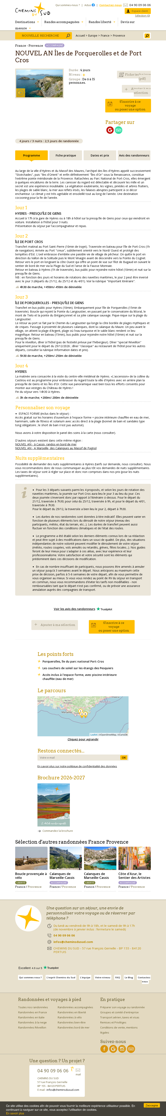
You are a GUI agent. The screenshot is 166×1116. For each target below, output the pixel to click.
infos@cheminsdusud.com (63, 1090)
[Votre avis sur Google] (110, 133)
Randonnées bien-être (72, 1022)
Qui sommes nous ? (30, 977)
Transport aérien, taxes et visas (119, 1017)
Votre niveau (102, 977)
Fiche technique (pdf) (138, 76)
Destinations (25, 22)
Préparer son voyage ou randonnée (122, 1007)
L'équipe (85, 977)
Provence (119, 35)
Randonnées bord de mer (73, 1027)
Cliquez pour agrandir (83, 739)
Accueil (80, 35)
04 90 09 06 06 (140, 5)
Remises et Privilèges (113, 1022)
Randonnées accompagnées (75, 1007)
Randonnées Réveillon (32, 1027)
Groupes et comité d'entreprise (119, 1012)
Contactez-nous (144, 979)
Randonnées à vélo (70, 1017)
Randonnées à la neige (32, 1022)
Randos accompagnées (61, 22)
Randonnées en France (32, 1012)
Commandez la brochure (58, 831)
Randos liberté (100, 22)
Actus (88, 5)
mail (78, 1074)
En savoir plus (15, 1113)
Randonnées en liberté (72, 1012)
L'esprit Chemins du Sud (61, 977)
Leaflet (93, 734)
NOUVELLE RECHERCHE (40, 35)
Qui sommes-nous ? (67, 5)
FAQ (117, 977)
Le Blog (129, 977)
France (105, 35)
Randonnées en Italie (31, 1017)
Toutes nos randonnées (33, 1007)
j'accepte (152, 1105)
